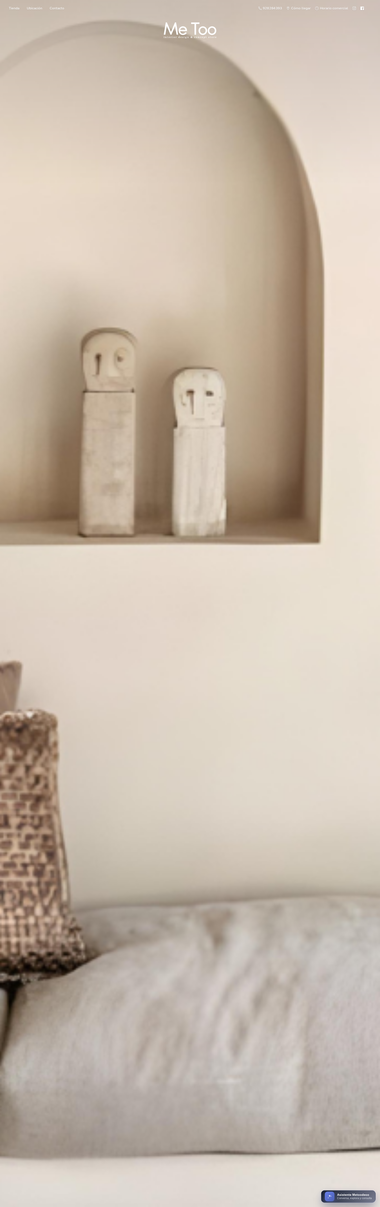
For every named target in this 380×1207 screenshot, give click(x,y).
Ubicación (34, 8)
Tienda (14, 8)
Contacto (57, 8)
